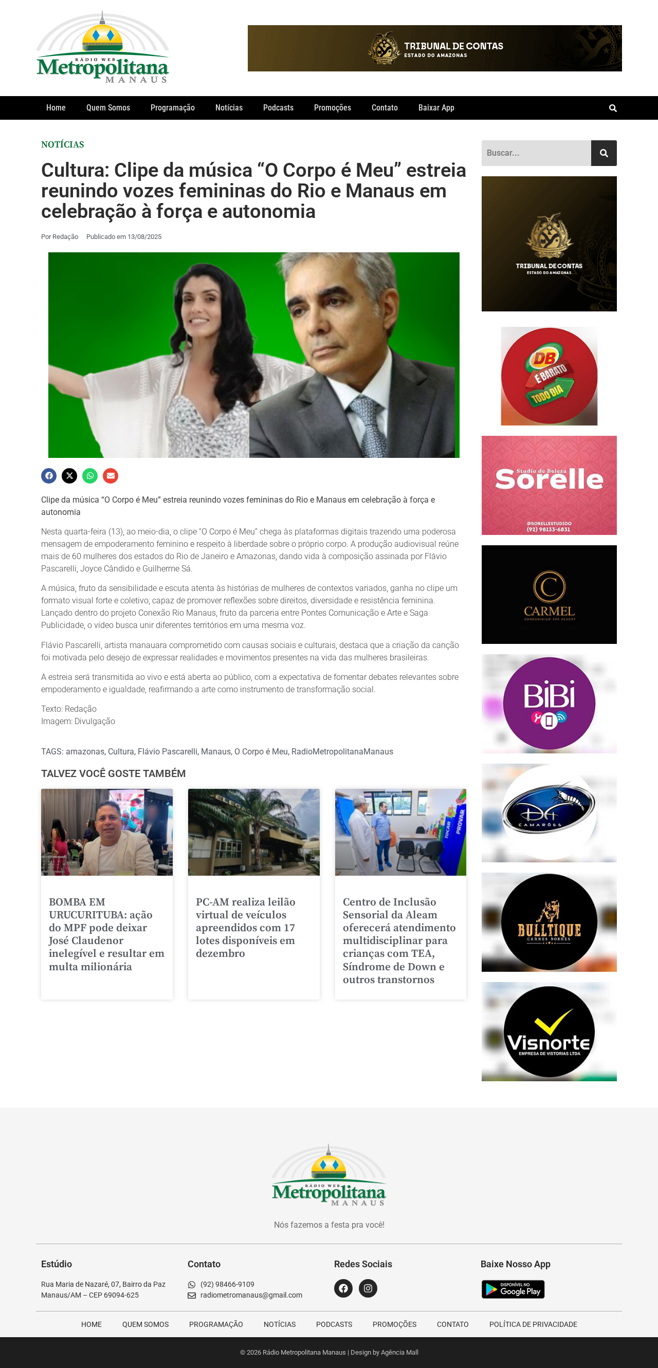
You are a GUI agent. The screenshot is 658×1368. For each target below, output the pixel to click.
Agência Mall (399, 1352)
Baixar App (436, 108)
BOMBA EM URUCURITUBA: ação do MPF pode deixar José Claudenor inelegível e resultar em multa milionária (106, 935)
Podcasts (278, 108)
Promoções (332, 108)
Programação (173, 108)
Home (56, 108)
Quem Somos (108, 108)
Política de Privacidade (533, 1324)
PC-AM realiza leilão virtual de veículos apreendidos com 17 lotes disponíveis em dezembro (246, 928)
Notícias (229, 108)
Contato (385, 108)
